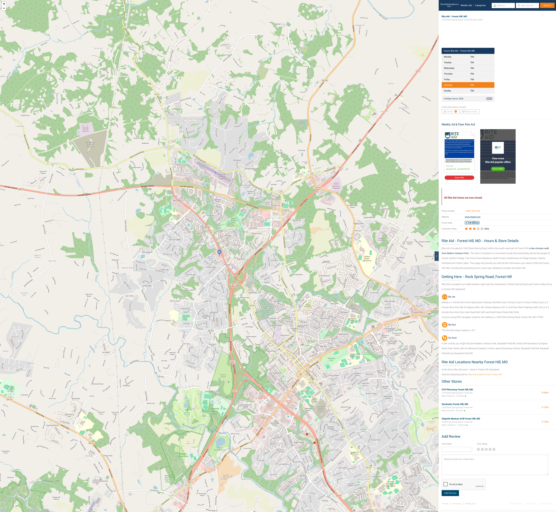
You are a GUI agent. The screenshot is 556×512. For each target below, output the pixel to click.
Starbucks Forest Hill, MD (455, 404)
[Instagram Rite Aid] (474, 223)
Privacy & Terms (545, 503)
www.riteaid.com (472, 217)
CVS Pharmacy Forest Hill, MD (457, 389)
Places (445, 503)
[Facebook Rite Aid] (466, 223)
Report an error (471, 112)
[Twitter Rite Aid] (470, 223)
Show (489, 99)
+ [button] (4, 4)
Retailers (457, 503)
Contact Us (530, 503)
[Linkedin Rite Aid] (477, 223)
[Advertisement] (497, 38)
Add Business (516, 503)
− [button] (4, 8)
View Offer (459, 177)
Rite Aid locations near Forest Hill (485, 374)
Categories (480, 5)
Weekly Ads (466, 5)
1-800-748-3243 (472, 211)
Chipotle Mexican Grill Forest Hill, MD (461, 418)
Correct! (452, 112)
